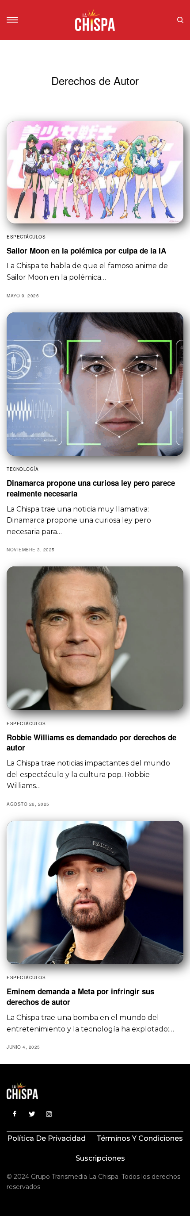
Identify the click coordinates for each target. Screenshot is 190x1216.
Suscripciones (100, 1158)
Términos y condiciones (139, 1138)
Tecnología (22, 469)
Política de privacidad (46, 1138)
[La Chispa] (95, 20)
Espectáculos (26, 237)
